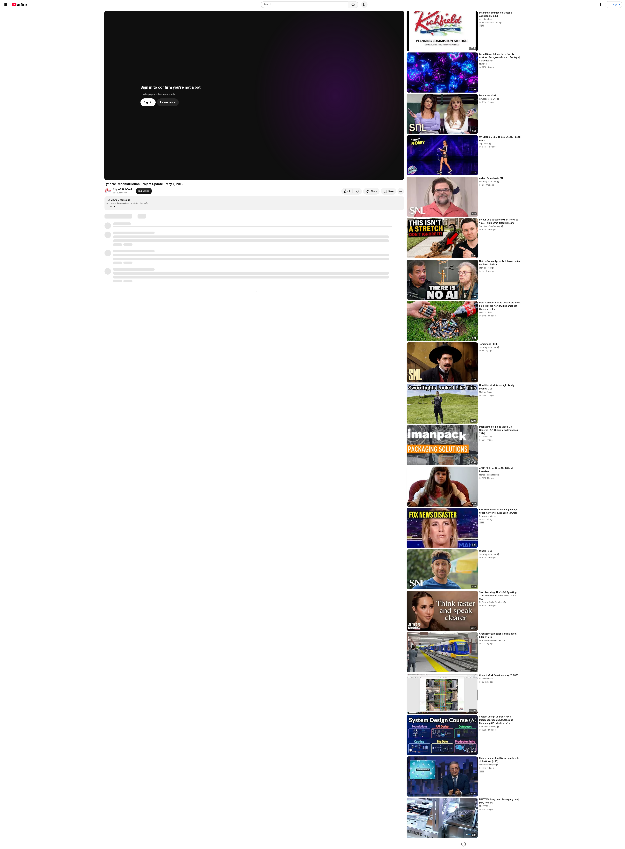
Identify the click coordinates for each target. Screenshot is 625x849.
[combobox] (305, 5)
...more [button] (111, 206)
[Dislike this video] (357, 191)
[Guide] (6, 5)
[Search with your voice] (364, 4)
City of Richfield (122, 189)
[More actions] (400, 191)
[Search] (353, 4)
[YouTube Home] (19, 4)
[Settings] (600, 5)
